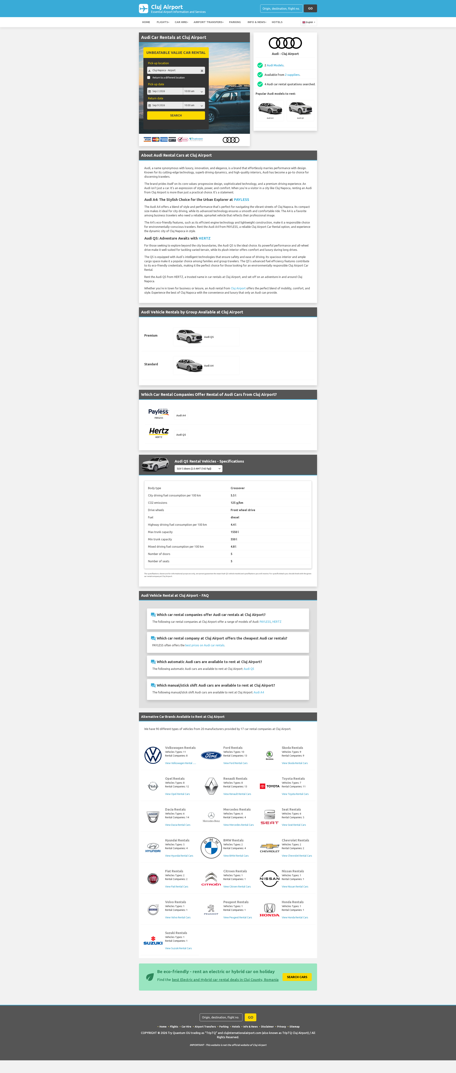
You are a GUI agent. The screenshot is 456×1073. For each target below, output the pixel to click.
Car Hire (181, 22)
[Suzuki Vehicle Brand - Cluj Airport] (153, 940)
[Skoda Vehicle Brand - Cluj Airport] (269, 755)
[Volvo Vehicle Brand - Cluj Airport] (153, 910)
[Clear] (202, 71)
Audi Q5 (249, 668)
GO (310, 8)
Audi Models (275, 65)
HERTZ (205, 238)
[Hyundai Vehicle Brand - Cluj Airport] (153, 848)
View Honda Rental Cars (295, 917)
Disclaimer (267, 1026)
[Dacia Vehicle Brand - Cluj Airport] (153, 817)
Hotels (277, 22)
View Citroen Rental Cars (237, 886)
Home (146, 22)
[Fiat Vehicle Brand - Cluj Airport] (153, 879)
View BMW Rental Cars (236, 855)
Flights (162, 22)
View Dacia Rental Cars (177, 824)
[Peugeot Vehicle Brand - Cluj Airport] (211, 910)
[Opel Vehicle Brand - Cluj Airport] (153, 786)
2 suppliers (292, 74)
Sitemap (294, 1026)
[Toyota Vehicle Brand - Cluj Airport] (269, 786)
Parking (235, 22)
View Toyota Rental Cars (295, 794)
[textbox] (176, 70)
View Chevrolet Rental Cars (297, 855)
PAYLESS (241, 199)
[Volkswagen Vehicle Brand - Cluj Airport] (153, 755)
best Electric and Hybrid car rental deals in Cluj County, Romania (225, 980)
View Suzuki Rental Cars (178, 948)
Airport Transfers (208, 22)
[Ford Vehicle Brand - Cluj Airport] (211, 755)
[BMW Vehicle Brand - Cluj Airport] (211, 848)
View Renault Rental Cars (237, 794)
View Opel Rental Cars (177, 794)
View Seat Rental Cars (294, 824)
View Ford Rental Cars (235, 763)
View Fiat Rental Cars (176, 886)
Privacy (281, 1026)
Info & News (256, 22)
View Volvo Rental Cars (178, 917)
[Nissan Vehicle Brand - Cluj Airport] (269, 878)
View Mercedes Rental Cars (238, 824)
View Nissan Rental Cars (295, 886)
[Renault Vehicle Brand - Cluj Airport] (211, 786)
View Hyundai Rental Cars (179, 855)
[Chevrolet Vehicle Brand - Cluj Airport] (269, 848)
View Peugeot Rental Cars (237, 917)
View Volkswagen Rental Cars (181, 763)
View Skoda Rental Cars (295, 763)
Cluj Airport (178, 8)
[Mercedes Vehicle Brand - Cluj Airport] (211, 817)
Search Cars (297, 977)
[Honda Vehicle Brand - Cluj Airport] (269, 909)
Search (176, 115)
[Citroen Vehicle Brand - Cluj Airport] (211, 878)
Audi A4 (259, 692)
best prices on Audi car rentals (204, 645)
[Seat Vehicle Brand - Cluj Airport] (269, 817)
